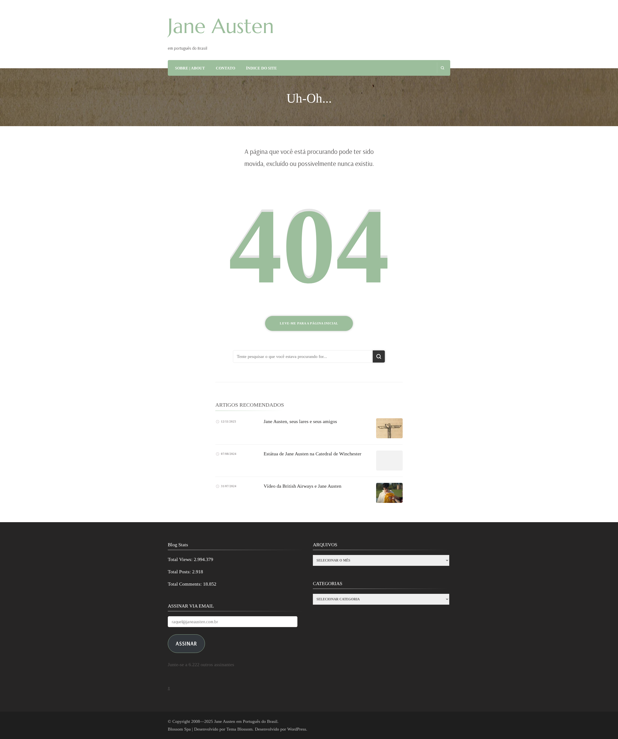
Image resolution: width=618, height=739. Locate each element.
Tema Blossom (239, 729)
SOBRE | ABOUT (190, 68)
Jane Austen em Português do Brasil (245, 721)
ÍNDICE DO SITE (261, 68)
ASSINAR (186, 643)
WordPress (296, 729)
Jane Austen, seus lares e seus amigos (300, 421)
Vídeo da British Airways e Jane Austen (302, 486)
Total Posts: (180, 571)
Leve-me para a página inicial (309, 323)
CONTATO (225, 68)
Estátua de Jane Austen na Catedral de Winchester (312, 453)
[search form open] (442, 67)
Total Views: (181, 559)
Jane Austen (221, 26)
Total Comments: (185, 584)
